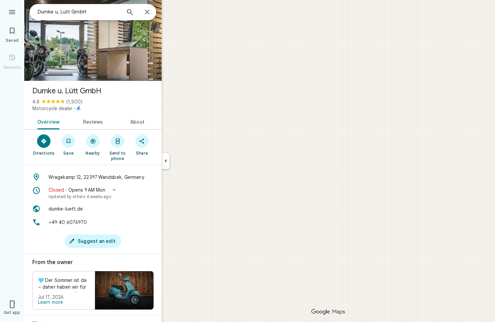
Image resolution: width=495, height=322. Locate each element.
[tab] (47, 121)
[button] (93, 193)
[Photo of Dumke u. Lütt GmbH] (93, 40)
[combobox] (79, 12)
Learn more (50, 302)
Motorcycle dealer (52, 108)
